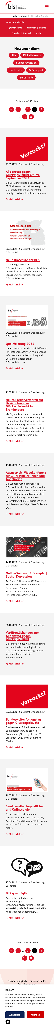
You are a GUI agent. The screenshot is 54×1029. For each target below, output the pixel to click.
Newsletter (31, 27)
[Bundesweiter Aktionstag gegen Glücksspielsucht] (27, 707)
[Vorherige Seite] (11, 109)
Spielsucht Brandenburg (32, 164)
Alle (14, 55)
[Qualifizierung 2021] (27, 328)
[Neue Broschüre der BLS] (27, 244)
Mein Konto (16, 27)
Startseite (10, 22)
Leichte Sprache (40, 16)
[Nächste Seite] (31, 116)
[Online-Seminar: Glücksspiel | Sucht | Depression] (27, 558)
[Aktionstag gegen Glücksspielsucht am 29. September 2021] (27, 160)
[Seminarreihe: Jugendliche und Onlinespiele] (27, 791)
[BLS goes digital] (27, 878)
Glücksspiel (36, 70)
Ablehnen (35, 1014)
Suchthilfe (16, 70)
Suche (38, 33)
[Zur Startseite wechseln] (14, 9)
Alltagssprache (20, 16)
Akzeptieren (14, 1014)
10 (24, 117)
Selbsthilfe (26, 77)
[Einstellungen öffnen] (7, 1022)
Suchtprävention (26, 62)
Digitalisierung (32, 55)
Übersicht (27, 33)
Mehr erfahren (16, 199)
